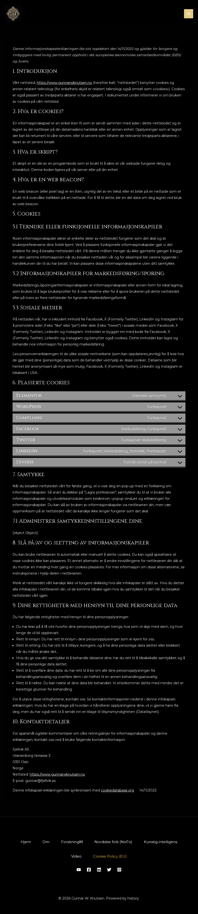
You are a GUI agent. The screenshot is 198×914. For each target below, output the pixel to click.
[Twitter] (109, 869)
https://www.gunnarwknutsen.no (64, 83)
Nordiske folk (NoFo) (113, 842)
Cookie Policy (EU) (110, 856)
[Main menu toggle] (188, 14)
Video (76, 856)
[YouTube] (79, 869)
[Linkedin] (99, 869)
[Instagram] (119, 869)
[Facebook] (89, 869)
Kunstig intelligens (160, 842)
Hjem (26, 842)
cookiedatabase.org (117, 790)
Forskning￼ (72, 842)
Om (46, 842)
